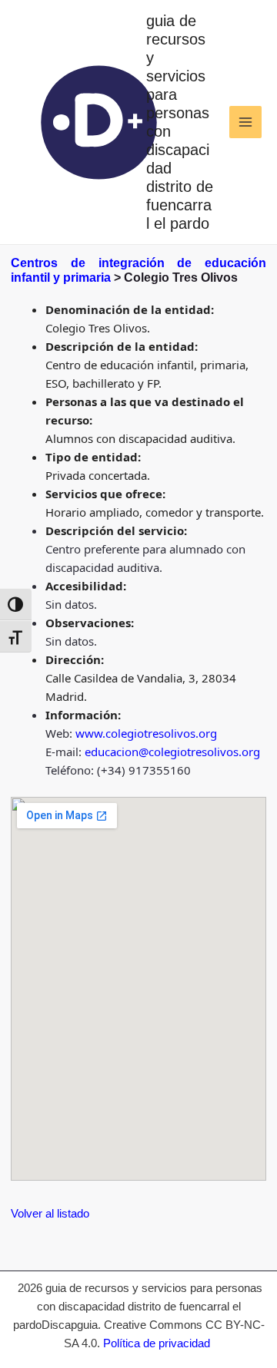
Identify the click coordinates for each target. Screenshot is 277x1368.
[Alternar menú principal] (245, 122)
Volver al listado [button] (50, 1213)
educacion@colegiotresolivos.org (172, 751)
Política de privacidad (156, 1343)
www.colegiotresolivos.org (146, 733)
